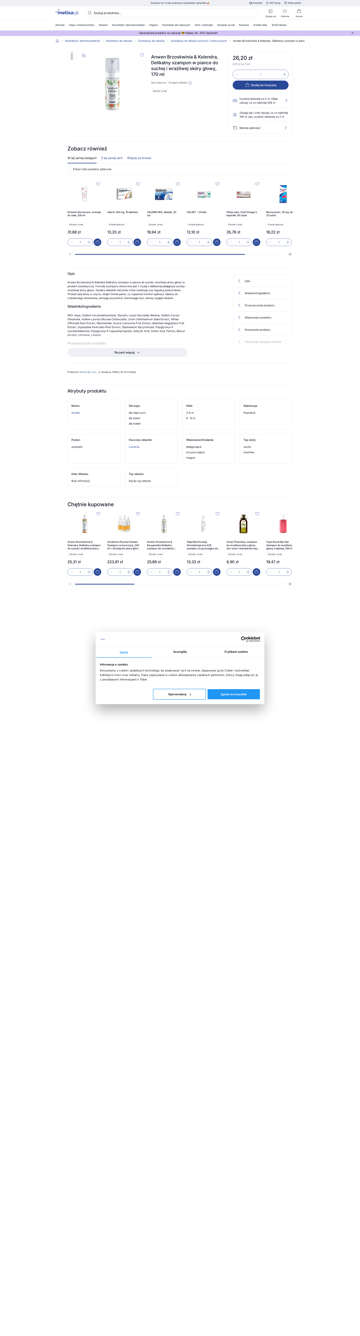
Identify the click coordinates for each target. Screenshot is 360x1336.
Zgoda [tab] (124, 652)
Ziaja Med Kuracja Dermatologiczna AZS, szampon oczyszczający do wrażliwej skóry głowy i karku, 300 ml (202, 545)
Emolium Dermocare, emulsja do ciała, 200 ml (84, 214)
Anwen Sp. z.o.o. (88, 372)
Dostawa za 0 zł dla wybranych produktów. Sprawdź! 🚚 (180, 3)
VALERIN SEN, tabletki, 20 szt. (161, 214)
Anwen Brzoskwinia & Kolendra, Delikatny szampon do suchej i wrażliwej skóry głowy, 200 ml (84, 545)
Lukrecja (134, 446)
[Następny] (289, 254)
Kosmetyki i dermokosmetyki (82, 41)
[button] (190, 83)
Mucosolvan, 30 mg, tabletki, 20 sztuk (282, 214)
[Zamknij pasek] (352, 32)
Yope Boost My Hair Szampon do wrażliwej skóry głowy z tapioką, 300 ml (282, 545)
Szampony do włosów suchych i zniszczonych (199, 41)
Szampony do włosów (151, 41)
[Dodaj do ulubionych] (142, 55)
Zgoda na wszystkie (234, 694)
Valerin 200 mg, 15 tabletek (122, 212)
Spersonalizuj (177, 694)
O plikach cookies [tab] (236, 651)
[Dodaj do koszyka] (97, 242)
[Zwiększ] (284, 74)
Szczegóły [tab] (180, 651)
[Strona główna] (57, 41)
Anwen (75, 412)
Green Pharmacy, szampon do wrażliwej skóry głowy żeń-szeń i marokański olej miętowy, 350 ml (241, 545)
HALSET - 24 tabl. (197, 212)
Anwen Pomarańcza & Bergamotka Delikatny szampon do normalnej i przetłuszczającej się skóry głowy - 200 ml (162, 545)
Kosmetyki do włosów (119, 41)
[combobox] (172, 12)
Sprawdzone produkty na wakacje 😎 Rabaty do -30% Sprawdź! (178, 33)
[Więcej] (286, 128)
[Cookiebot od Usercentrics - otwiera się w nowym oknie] (243, 639)
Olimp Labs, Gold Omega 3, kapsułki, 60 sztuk (241, 214)
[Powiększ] (84, 56)
